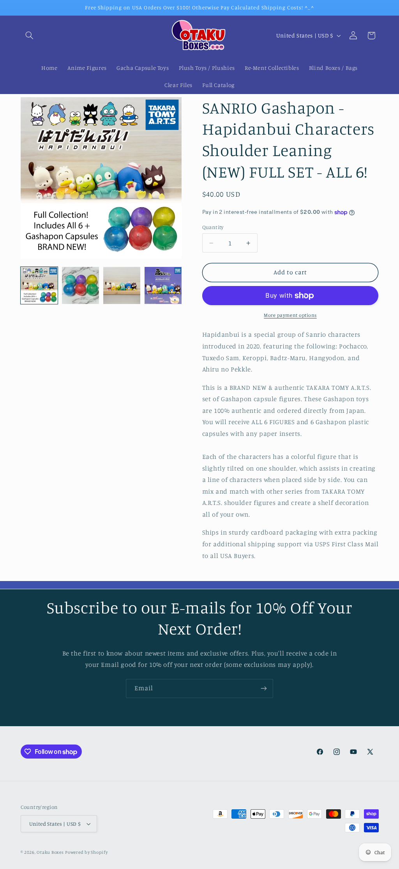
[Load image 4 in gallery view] (163, 285)
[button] (30, 35)
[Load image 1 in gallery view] (39, 285)
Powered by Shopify (86, 852)
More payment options (290, 315)
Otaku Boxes (50, 852)
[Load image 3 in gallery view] (122, 285)
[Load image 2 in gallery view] (80, 285)
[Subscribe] (264, 688)
